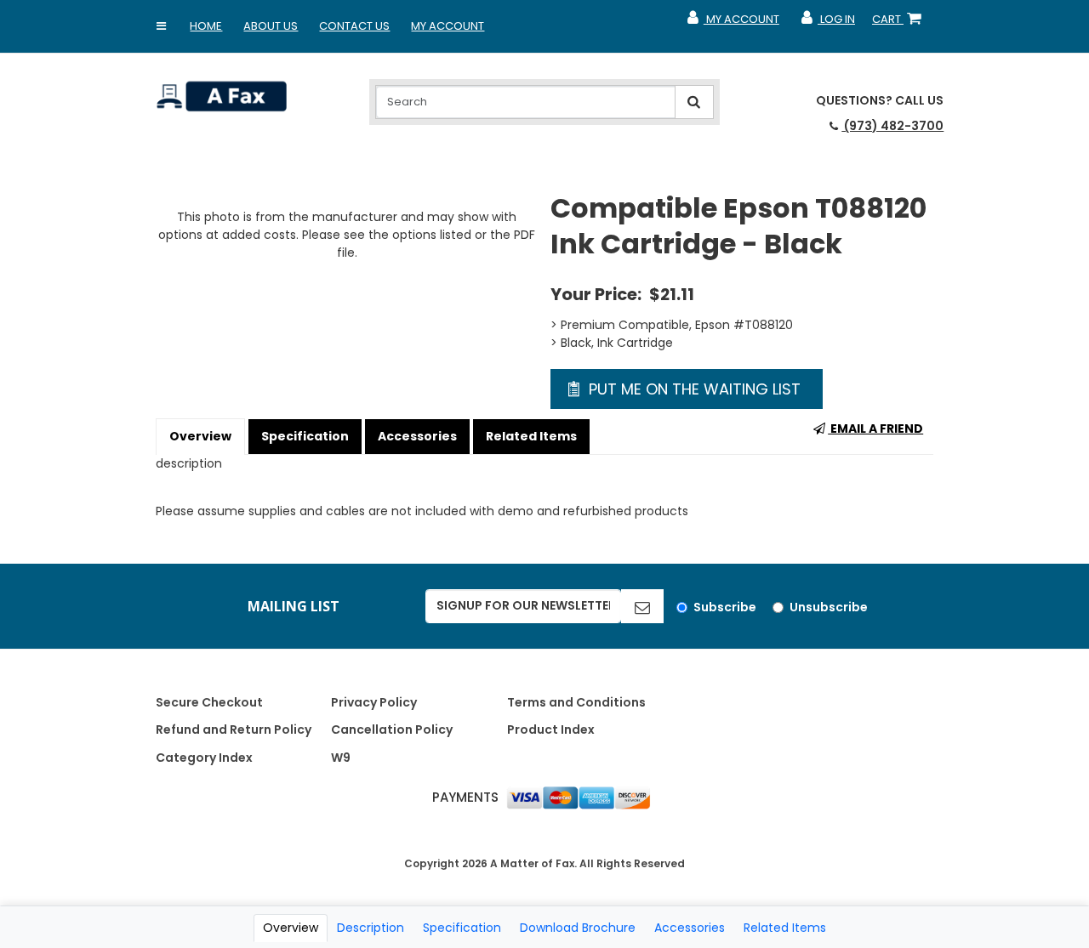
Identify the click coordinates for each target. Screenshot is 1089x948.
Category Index (204, 757)
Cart (900, 23)
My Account (447, 26)
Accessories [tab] (689, 927)
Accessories (417, 436)
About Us (270, 26)
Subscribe (724, 607)
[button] (161, 26)
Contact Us (354, 26)
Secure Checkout (209, 702)
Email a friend (875, 428)
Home (206, 26)
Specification (305, 436)
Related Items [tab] (785, 927)
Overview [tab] (290, 927)
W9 (341, 757)
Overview (200, 436)
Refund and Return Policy (233, 729)
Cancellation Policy (392, 729)
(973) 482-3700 (892, 125)
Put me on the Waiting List (692, 389)
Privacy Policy (374, 702)
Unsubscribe (829, 607)
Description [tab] (370, 927)
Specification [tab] (462, 927)
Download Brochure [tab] (578, 927)
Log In (827, 23)
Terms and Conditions (576, 702)
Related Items (531, 436)
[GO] (642, 606)
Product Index (551, 729)
